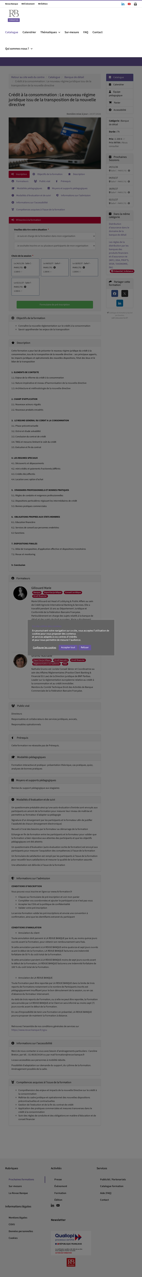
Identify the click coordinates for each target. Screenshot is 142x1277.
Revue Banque (11, 3)
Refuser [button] (85, 647)
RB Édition (41, 3)
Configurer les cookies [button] (44, 647)
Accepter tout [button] (68, 647)
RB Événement (26, 3)
